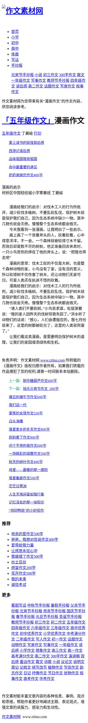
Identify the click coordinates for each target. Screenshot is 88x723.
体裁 (15, 54)
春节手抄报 (25, 617)
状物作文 (71, 673)
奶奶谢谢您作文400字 (26, 175)
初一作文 (59, 639)
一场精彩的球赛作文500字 (29, 454)
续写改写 (39, 667)
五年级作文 (11, 133)
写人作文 (43, 639)
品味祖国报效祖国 (23, 159)
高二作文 (35, 86)
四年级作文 (20, 628)
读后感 (21, 86)
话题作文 (51, 86)
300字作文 (67, 75)
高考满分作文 (22, 656)
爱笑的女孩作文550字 (26, 413)
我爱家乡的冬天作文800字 (29, 429)
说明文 (78, 662)
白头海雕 (16, 421)
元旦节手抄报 (47, 617)
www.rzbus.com (52, 360)
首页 (15, 32)
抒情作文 (39, 673)
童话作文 (27, 662)
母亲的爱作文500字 (27, 534)
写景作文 (67, 86)
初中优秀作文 (31, 634)
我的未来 (18, 579)
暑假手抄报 (60, 605)
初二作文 (58, 622)
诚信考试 (18, 585)
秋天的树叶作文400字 (26, 462)
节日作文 (55, 673)
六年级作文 (40, 628)
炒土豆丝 (18, 562)
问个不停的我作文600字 (27, 446)
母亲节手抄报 (54, 611)
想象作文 (43, 650)
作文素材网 (11, 717)
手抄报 (17, 65)
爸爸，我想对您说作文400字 (34, 540)
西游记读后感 (19, 151)
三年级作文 (60, 628)
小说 (38, 75)
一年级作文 (20, 81)
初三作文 (50, 75)
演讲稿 (74, 656)
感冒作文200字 (23, 568)
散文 (80, 75)
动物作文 (18, 645)
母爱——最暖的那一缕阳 (28, 470)
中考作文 (46, 679)
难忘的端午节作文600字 (27, 397)
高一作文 (75, 650)
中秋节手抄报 (38, 605)
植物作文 (55, 667)
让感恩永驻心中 (24, 551)
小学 (15, 37)
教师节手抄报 (58, 81)
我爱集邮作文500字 (24, 478)
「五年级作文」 (28, 120)
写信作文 (71, 667)
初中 (15, 43)
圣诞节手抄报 (70, 617)
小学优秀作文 (54, 634)
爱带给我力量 (22, 545)
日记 (27, 673)
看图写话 (18, 605)
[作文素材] (22, 11)
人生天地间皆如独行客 (26, 494)
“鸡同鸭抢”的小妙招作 (26, 510)
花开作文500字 (23, 573)
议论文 (66, 662)
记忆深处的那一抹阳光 (26, 502)
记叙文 (25, 667)
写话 (15, 60)
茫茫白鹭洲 (18, 486)
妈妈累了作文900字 (24, 437)
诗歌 (48, 662)
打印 (37, 133)
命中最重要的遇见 (23, 167)
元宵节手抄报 (22, 75)
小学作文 (27, 650)
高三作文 (59, 650)
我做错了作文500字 (27, 556)
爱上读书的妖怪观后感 (26, 143)
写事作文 (38, 81)
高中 (15, 49)
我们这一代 (18, 405)
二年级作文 (25, 639)
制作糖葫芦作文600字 (40, 381)
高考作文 (30, 679)
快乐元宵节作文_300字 (41, 389)
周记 (15, 667)
